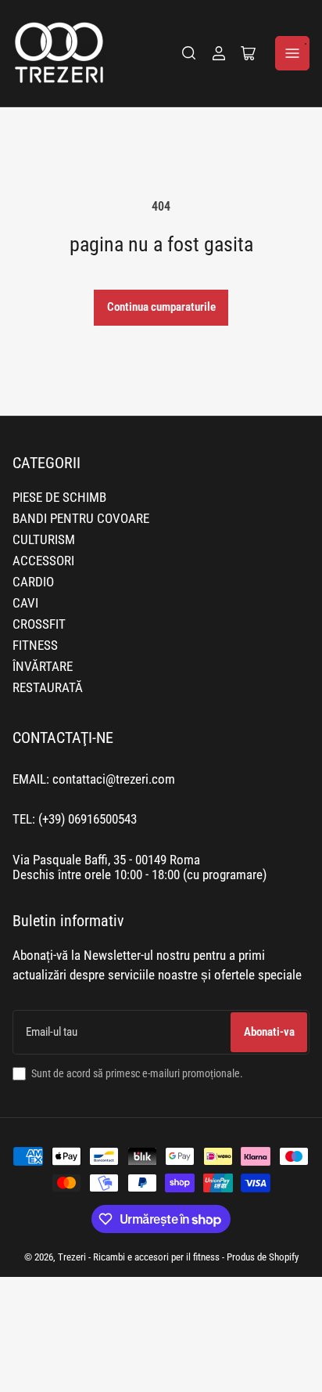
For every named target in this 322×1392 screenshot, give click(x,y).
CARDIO (33, 582)
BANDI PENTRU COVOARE (81, 518)
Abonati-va (269, 1032)
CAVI (25, 603)
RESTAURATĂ (48, 687)
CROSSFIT (39, 624)
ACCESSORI (43, 561)
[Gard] (189, 53)
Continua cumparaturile (161, 307)
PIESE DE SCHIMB (59, 497)
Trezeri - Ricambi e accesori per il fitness (139, 1257)
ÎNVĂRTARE (43, 666)
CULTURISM (44, 539)
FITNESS (35, 645)
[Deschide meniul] (292, 53)
